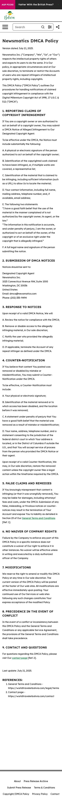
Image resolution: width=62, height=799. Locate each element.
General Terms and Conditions (38, 518)
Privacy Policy (40, 793)
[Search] (42, 27)
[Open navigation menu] (5, 27)
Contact (54, 793)
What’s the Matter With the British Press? (29, 4)
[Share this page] (58, 27)
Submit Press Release (19, 787)
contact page (19, 657)
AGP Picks (7, 4)
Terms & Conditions (44, 787)
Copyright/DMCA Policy (16, 793)
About (17, 781)
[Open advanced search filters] (49, 27)
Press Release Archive (36, 781)
